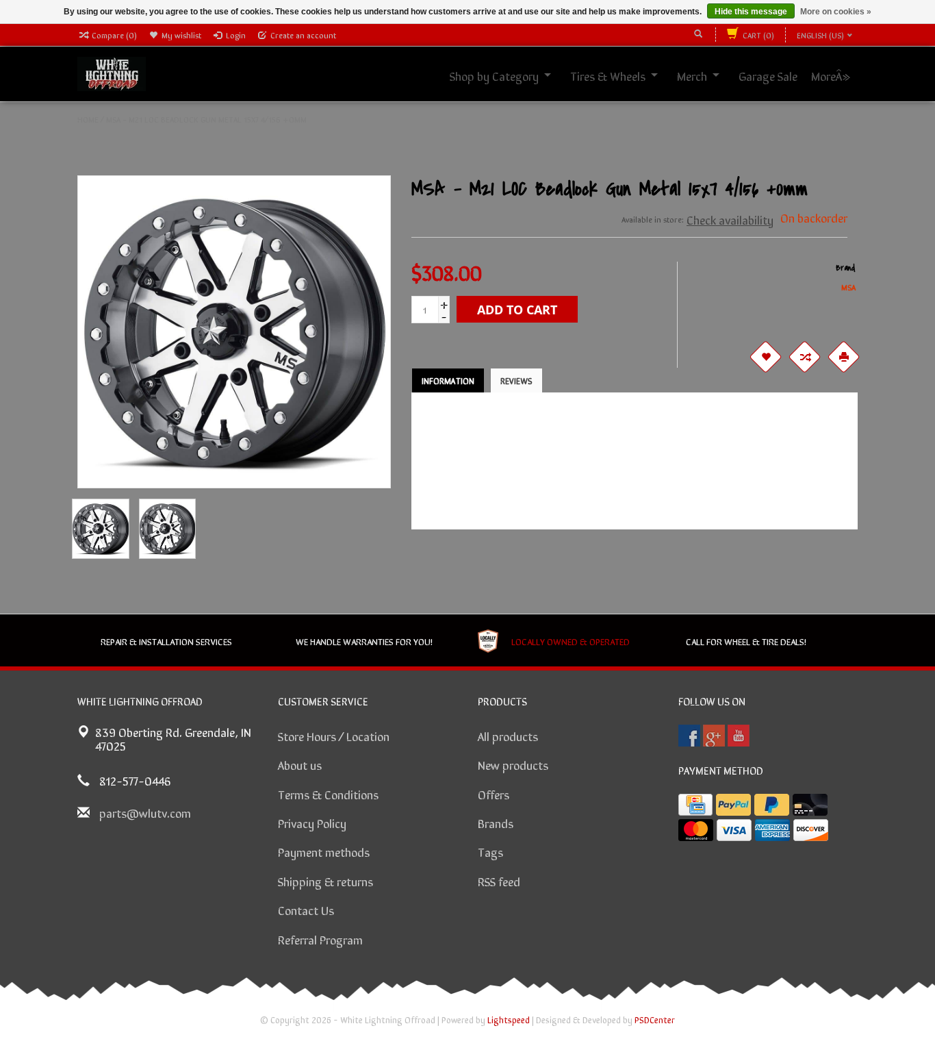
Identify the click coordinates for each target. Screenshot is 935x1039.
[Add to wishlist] (766, 356)
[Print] (844, 356)
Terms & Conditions (328, 794)
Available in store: (653, 219)
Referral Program (320, 939)
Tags (490, 851)
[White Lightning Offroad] (111, 72)
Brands (495, 822)
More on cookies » (835, 11)
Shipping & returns (325, 881)
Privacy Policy (312, 822)
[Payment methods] (695, 805)
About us (300, 764)
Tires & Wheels (623, 75)
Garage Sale (783, 75)
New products (513, 764)
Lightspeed (508, 1019)
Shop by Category (509, 75)
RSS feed (499, 881)
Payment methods (324, 851)
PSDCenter (655, 1019)
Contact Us (306, 909)
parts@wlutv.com (145, 812)
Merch (707, 75)
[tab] (448, 380)
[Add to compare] (805, 356)
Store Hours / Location (333, 735)
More (838, 75)
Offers (493, 794)
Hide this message (751, 11)
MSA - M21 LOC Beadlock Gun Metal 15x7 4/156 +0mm (206, 119)
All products (508, 735)
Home (88, 119)
